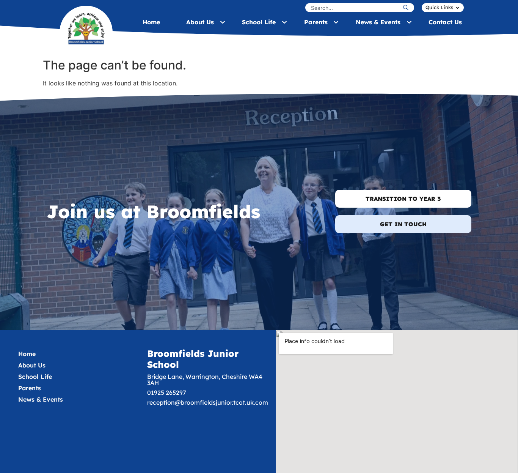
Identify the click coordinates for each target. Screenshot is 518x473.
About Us (32, 365)
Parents (29, 388)
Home (27, 354)
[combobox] (353, 7)
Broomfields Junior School (193, 359)
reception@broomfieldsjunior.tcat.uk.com (207, 402)
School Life (35, 376)
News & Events (40, 399)
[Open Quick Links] (457, 7)
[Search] (407, 7)
